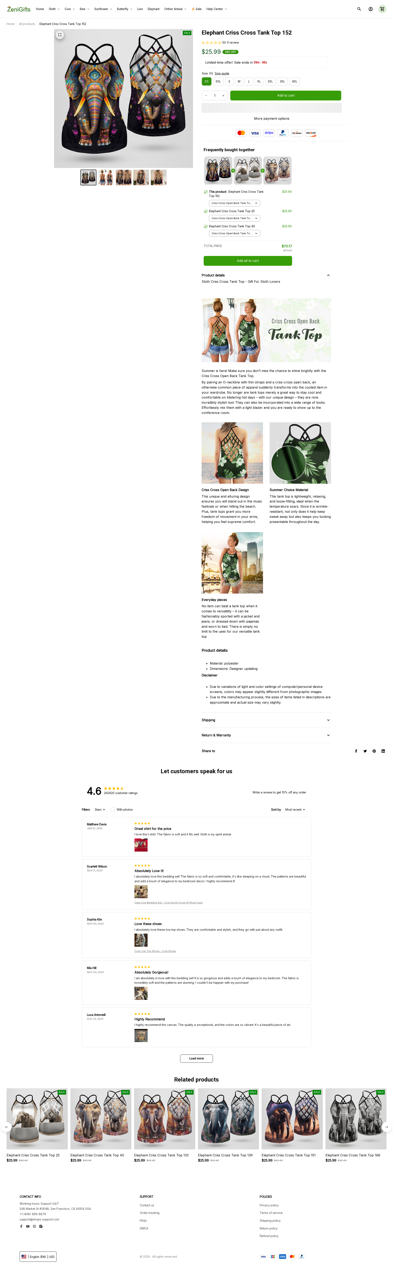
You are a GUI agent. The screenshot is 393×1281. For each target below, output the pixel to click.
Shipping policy (270, 1220)
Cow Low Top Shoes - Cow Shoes (155, 951)
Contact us (147, 1205)
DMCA (144, 1228)
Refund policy (269, 1236)
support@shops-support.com (39, 1219)
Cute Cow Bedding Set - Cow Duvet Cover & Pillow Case (168, 902)
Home (11, 24)
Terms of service (271, 1213)
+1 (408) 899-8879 (33, 1214)
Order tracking (149, 1213)
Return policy (269, 1228)
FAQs (143, 1220)
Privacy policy (269, 1205)
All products (27, 24)
